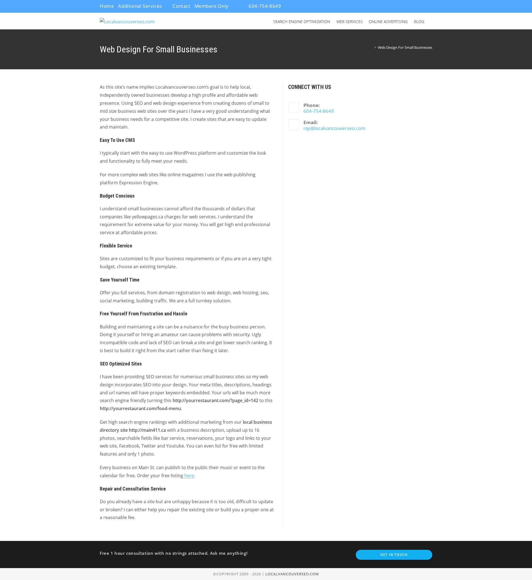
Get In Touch (394, 554)
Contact (181, 6)
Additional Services (140, 6)
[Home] (371, 47)
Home (107, 6)
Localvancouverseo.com (292, 573)
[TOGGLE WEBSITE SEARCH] (431, 21)
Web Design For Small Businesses (405, 47)
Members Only (212, 6)
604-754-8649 (264, 6)
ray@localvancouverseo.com (334, 128)
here (189, 475)
